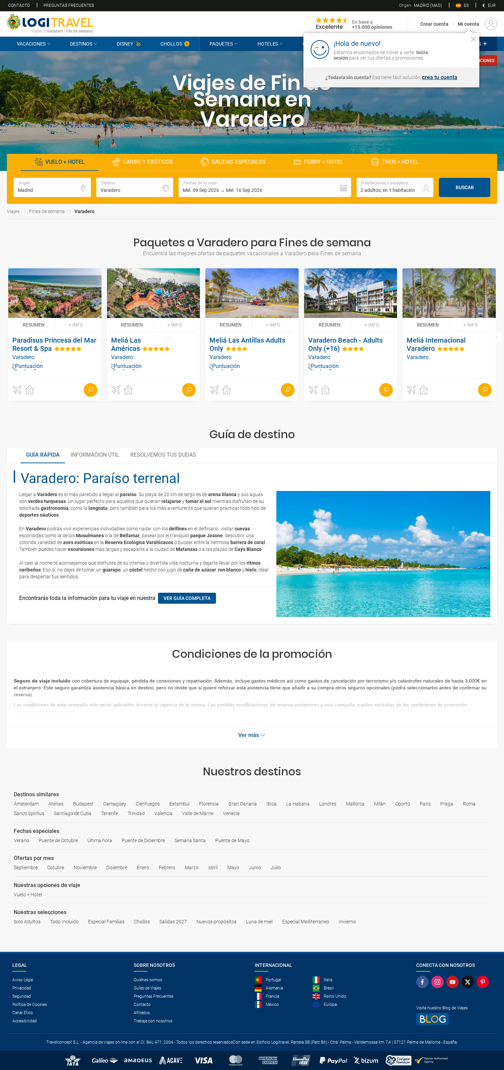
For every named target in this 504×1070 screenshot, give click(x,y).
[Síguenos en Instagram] (438, 982)
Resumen (34, 325)
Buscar (465, 187)
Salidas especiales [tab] (239, 162)
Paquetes (221, 44)
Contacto (19, 5)
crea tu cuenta (439, 77)
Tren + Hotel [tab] (400, 162)
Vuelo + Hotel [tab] (65, 162)
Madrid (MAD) (420, 5)
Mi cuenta (468, 24)
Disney (125, 44)
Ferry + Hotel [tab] (324, 162)
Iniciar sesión (452, 49)
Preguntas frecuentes (69, 5)
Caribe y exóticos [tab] (148, 162)
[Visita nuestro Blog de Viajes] (454, 1019)
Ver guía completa (187, 598)
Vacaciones (31, 44)
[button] (265, 187)
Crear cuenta (434, 24)
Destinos (81, 44)
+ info (76, 325)
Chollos (171, 44)
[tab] (43, 455)
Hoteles (267, 44)
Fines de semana (47, 211)
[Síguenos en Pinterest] (484, 982)
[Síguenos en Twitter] (469, 982)
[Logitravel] (354, 24)
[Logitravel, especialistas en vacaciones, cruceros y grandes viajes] (50, 21)
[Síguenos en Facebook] (423, 982)
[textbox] (52, 187)
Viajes (13, 211)
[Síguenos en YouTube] (453, 982)
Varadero (84, 211)
